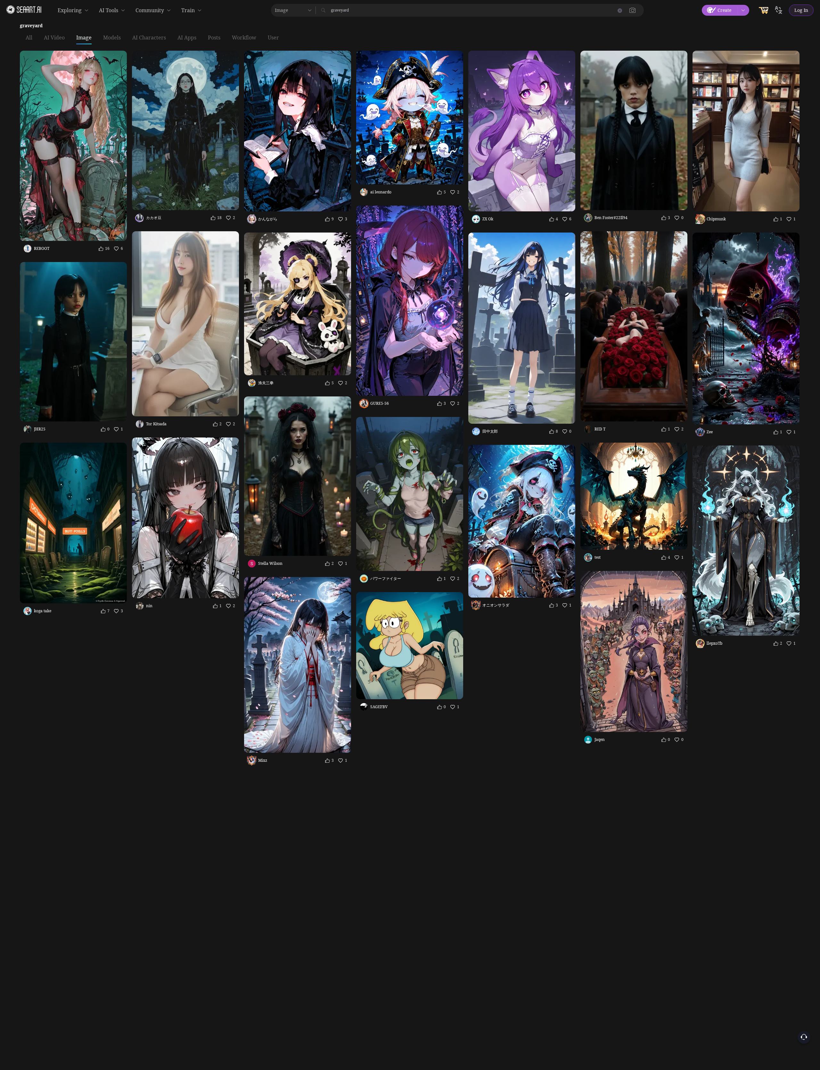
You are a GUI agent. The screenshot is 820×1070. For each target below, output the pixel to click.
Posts (214, 38)
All (29, 38)
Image (84, 38)
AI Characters (149, 38)
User (273, 38)
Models (112, 38)
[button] (632, 10)
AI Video (54, 38)
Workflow (244, 38)
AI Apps (186, 38)
